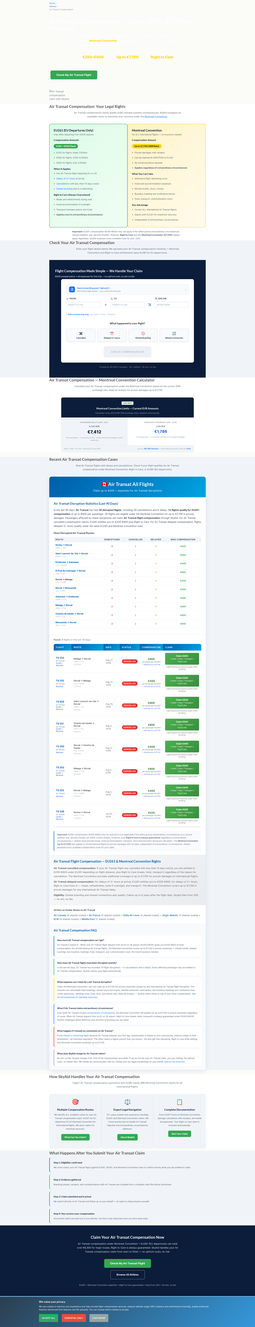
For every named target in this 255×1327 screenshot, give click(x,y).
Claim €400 (182, 681)
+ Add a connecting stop (90, 314)
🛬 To (114, 298)
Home (52, 3)
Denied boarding (64, 188)
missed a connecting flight (76, 1035)
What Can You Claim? (75, 1137)
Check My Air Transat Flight (73, 74)
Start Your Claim (179, 1134)
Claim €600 (182, 659)
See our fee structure (174, 1061)
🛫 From (71, 298)
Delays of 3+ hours (65, 178)
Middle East (88, 919)
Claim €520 (182, 812)
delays (148, 967)
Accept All (48, 1318)
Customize (98, 1318)
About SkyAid (127, 1137)
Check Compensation (127, 351)
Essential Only (74, 1318)
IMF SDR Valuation (151, 449)
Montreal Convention (156, 116)
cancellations (131, 967)
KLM (56, 919)
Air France (94, 915)
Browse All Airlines (128, 1274)
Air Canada (60, 915)
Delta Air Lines (131, 915)
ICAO (189, 449)
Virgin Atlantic (170, 915)
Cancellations (63, 183)
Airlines (52, 6)
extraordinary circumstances (101, 1013)
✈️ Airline (161, 298)
